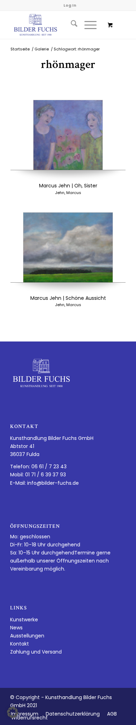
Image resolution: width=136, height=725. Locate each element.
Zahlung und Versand (36, 651)
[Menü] (87, 25)
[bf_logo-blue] (56, 25)
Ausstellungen (27, 635)
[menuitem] (70, 25)
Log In (69, 5)
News (16, 627)
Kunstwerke (24, 619)
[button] (12, 712)
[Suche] (70, 25)
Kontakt (19, 643)
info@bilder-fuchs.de (53, 482)
